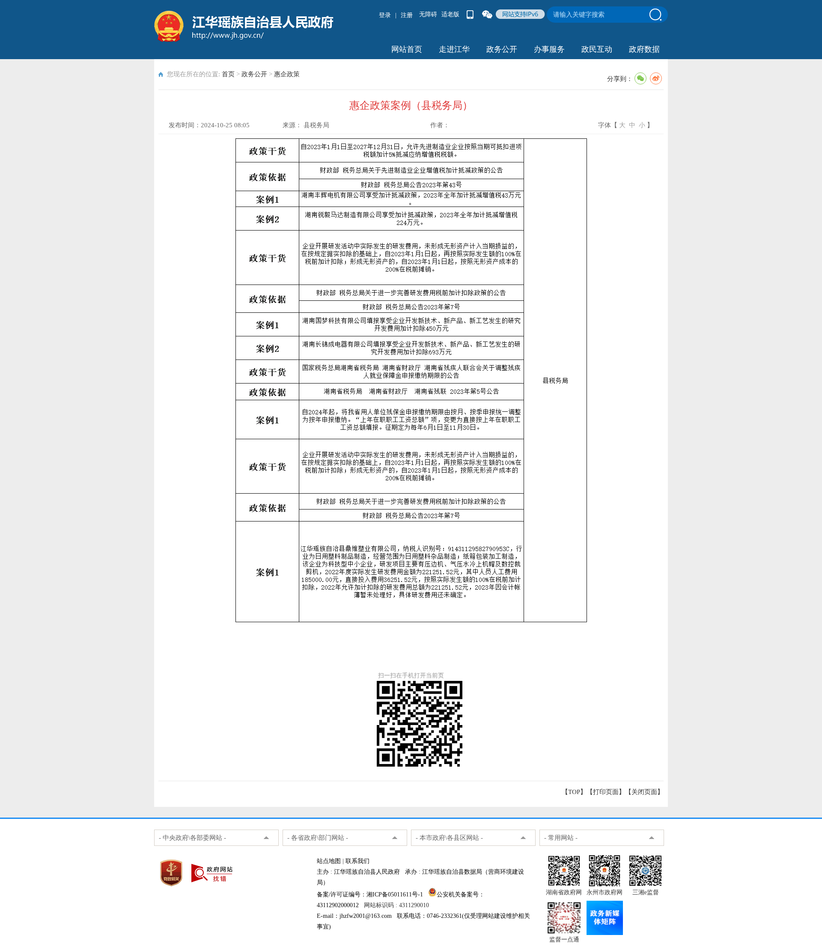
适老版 (450, 14)
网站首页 (406, 49)
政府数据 (644, 49)
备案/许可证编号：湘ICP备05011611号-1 (370, 894)
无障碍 (428, 14)
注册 (407, 15)
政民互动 (596, 49)
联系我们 (357, 861)
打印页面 (606, 791)
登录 (385, 15)
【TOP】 (574, 791)
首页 (228, 74)
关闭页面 (644, 791)
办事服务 (549, 49)
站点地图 (329, 861)
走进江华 (454, 49)
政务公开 (501, 49)
